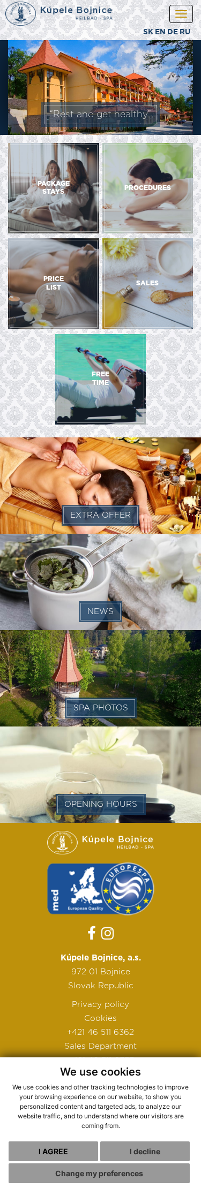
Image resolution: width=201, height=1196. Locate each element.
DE (172, 32)
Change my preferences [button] (99, 1173)
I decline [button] (145, 1151)
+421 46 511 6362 (100, 1032)
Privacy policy (100, 1005)
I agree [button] (53, 1151)
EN (160, 32)
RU (185, 32)
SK (148, 32)
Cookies (100, 1019)
